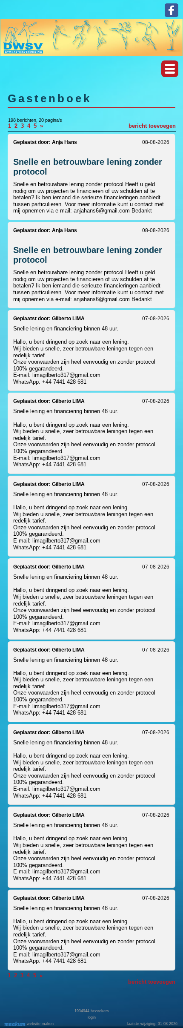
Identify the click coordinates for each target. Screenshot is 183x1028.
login (92, 1017)
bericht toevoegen (152, 126)
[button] (169, 68)
